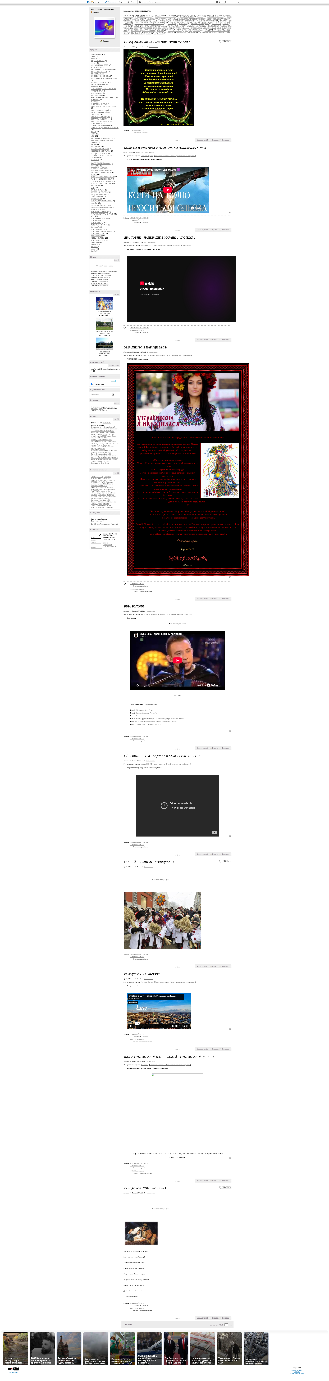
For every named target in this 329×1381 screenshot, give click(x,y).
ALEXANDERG (96, 478)
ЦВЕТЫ (93, 245)
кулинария (94, 409)
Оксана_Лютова (96, 461)
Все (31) (116, 295)
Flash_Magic (95, 432)
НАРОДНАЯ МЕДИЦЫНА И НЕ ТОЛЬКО (202, 25)
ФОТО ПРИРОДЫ (97, 223)
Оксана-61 (112, 502)
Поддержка (217, 2)
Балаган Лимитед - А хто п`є (146, 713)
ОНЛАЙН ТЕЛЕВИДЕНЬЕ (100, 155)
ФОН (92, 216)
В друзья (106, 41)
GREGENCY (95, 482)
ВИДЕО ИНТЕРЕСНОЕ (99, 72)
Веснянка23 (145, 245)
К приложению (114, 365)
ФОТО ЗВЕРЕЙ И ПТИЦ (99, 218)
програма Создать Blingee (100, 170)
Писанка (106, 461)
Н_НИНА (99, 459)
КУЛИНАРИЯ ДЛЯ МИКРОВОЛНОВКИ (104, 128)
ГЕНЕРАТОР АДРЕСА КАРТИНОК (103, 89)
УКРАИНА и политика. (99, 212)
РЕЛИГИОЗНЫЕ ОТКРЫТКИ (101, 183)
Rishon (115, 443)
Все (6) (116, 403)
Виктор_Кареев (111, 450)
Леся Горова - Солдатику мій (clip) (148, 724)
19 (211, 1325)
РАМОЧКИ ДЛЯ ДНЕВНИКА (101, 179)
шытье (93, 249)
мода (101, 409)
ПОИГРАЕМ (95, 160)
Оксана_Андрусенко (110, 459)
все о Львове (105, 352)
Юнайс (93, 56)
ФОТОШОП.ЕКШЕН (98, 240)
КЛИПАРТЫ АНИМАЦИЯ (100, 117)
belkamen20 (102, 495)
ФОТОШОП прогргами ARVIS (101, 231)
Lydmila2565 (101, 436)
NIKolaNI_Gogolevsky (98, 487)
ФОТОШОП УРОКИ (97, 238)
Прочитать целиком (162, 156)
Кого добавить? (109, 427)
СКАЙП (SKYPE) (97, 196)
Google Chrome (96, 54)
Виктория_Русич (97, 500)
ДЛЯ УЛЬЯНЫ (96, 95)
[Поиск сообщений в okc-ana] (113, 381)
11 (216, 1325)
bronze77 (106, 429)
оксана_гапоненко (106, 507)
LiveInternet (94, 2)
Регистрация (112, 2)
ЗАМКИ (93, 102)
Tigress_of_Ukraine (109, 493)
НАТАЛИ (94, 144)
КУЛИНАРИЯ (95, 123)
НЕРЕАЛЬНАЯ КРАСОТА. (100, 149)
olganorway (112, 441)
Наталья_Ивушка (147, 156)
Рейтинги (132, 2)
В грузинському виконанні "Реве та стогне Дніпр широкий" (157, 721)
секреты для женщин (98, 194)
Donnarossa (114, 429)
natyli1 (113, 496)
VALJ (105, 447)
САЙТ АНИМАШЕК (97, 190)
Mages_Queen (111, 436)
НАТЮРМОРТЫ (96, 147)
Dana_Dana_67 (96, 480)
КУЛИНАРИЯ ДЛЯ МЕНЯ (100, 125)
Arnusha (94, 429)
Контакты (297, 1372)
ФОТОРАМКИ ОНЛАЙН (99, 225)
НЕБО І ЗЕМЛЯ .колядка (100, 279)
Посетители (107, 545)
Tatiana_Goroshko (103, 445)
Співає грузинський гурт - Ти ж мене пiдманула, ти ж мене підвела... (160, 719)
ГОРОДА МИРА (96, 91)
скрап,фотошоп (96, 199)
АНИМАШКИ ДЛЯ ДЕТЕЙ (100, 65)
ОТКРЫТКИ (95, 157)
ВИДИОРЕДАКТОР (97, 74)
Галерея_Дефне (97, 452)
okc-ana (92, 12)
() (207, 140)
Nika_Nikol (104, 489)
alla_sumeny (145, 614)
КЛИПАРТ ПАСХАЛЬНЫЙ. (100, 110)
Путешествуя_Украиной (109, 524)
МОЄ (92, 136)
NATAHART (95, 441)
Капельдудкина (96, 456)
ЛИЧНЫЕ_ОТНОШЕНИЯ (100, 458)
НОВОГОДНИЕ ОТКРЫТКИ (100, 151)
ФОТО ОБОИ (95, 220)
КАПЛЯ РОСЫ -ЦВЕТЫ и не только (103, 106)
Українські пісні (150, 704)
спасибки (94, 203)
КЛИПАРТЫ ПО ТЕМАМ (99, 121)
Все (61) (116, 473)
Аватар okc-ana (104, 27)
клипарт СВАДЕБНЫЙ (99, 112)
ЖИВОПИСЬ (95, 100)
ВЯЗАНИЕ (94, 87)
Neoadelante (95, 489)
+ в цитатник (153, 47)
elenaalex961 (103, 431)
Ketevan (105, 434)
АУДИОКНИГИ (96, 67)
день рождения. (96, 93)
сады (92, 188)
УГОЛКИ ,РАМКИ (97, 210)
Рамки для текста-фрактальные (102, 177)
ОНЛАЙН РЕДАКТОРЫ (99, 153)
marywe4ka (107, 496)
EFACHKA (94, 431)
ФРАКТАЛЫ (95, 242)
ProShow (94, 59)
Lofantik (93, 436)
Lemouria (94, 484)
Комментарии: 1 (104, 277)
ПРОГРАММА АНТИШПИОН (101, 172)
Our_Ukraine (95, 524)
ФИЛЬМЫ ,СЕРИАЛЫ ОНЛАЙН (102, 214)
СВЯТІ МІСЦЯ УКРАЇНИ (104, 332)
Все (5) (116, 260)
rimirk (110, 443)
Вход (120, 2)
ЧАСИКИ (94, 247)
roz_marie (94, 498)
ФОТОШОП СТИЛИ (98, 234)
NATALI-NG (103, 441)
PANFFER (94, 491)
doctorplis (110, 495)
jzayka (100, 434)
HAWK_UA (104, 432)
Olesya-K (111, 489)
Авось (144, 2)
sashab (100, 498)
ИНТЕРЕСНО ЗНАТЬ (98, 104)
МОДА (93, 134)
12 (214, 1325)
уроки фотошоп (101, 410)
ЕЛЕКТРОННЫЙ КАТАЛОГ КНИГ (102, 97)
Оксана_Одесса (96, 504)
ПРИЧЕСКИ (95, 166)
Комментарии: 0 (106, 273)
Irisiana (110, 482)
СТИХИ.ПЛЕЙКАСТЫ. (99, 205)
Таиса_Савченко (97, 505)
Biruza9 (99, 429)
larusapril (112, 434)
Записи (93, 9)
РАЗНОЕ (94, 175)
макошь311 (107, 423)
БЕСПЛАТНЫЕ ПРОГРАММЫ (101, 69)
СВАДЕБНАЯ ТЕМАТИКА (100, 192)
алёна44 (110, 447)
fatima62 (111, 431)
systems (93, 445)
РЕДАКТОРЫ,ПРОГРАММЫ (101, 181)
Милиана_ (144, 1065)
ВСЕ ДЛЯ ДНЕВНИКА (98, 82)
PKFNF (93, 443)
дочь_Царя (107, 452)
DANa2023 (106, 478)
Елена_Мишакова (97, 454)
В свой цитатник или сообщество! (182, 156)
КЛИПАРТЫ (95, 115)
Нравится (215, 140)
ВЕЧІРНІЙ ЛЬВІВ (104, 311)
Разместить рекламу (297, 1373)
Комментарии (109, 9)
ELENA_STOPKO (108, 480)
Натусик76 (104, 502)
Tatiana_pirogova (97, 447)
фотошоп (94, 227)
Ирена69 (107, 454)
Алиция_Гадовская (98, 449)
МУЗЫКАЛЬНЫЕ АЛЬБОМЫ (101, 138)
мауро (93, 459)
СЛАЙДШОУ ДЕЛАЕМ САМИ (101, 201)
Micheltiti (110, 484)
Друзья (99, 9)
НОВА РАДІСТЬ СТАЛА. (99, 284)
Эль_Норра (105, 463)
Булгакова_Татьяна (98, 450)
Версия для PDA (296, 1370)
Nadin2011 (108, 440)
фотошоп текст (96, 236)
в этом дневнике (98, 384)
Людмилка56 (113, 458)
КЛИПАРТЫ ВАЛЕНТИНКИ (100, 119)
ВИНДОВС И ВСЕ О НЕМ (100, 76)
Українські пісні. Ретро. (144, 710)
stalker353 (107, 498)
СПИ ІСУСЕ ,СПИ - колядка (101, 275)
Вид (220, 3)
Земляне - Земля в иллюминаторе (104, 271)
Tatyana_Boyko (96, 493)
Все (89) (116, 419)
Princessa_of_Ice (102, 443)
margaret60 (95, 438)
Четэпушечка (95, 463)
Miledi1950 (103, 438)
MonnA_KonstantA (97, 440)
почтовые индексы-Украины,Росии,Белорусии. (101, 163)
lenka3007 (94, 496)
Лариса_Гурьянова (109, 456)
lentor (101, 496)
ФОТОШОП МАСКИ (98, 229)
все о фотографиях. (98, 84)
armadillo (94, 495)
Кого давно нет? (97, 427)
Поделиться (225, 140)
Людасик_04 (95, 502)
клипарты (111, 407)
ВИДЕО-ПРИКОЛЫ (97, 61)
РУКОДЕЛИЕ (95, 186)
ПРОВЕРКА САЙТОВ (98, 168)
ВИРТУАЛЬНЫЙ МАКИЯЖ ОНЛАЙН (104, 78)
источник (177, 695)
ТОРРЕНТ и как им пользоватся (102, 207)
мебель (93, 132)
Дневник (225, 41)
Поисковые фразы (109, 546)
